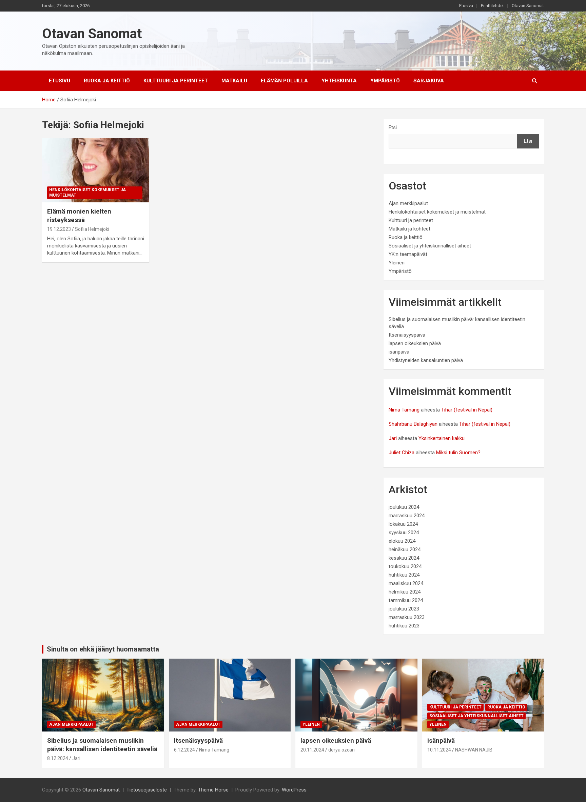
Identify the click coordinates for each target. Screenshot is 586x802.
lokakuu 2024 (403, 524)
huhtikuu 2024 (404, 575)
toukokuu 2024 (405, 566)
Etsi (393, 127)
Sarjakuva (428, 81)
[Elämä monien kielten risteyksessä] (96, 170)
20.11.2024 (312, 750)
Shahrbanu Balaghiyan (413, 424)
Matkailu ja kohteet (409, 229)
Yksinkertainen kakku (441, 438)
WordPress (294, 790)
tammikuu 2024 (406, 600)
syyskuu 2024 (404, 532)
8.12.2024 (57, 758)
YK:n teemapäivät (408, 254)
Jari (393, 438)
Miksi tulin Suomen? (458, 452)
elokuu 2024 (402, 541)
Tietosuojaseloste (146, 790)
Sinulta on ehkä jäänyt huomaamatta (103, 649)
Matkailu (234, 81)
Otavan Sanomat (528, 5)
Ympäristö (385, 81)
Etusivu (466, 5)
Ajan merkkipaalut (408, 203)
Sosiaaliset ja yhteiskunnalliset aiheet (430, 246)
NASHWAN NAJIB (473, 750)
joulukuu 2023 (404, 609)
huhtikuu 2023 (404, 626)
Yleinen (397, 263)
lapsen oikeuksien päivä (415, 343)
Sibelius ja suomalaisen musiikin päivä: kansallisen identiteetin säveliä (102, 745)
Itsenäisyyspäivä (407, 335)
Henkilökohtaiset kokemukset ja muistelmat (87, 192)
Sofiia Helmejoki (92, 229)
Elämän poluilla (284, 81)
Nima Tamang (404, 410)
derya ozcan (341, 750)
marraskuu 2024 (407, 516)
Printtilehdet (492, 5)
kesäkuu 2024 (404, 558)
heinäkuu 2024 (405, 549)
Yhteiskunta (339, 81)
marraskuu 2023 (407, 617)
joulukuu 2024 (404, 507)
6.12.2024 (184, 750)
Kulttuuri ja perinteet (175, 81)
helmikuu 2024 (405, 592)
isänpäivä (399, 352)
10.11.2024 (439, 750)
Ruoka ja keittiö (107, 81)
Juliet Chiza (401, 452)
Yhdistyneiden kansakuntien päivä (426, 360)
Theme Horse (213, 790)
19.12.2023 (59, 229)
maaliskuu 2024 (406, 583)
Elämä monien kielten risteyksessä (79, 215)
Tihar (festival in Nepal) (466, 410)
